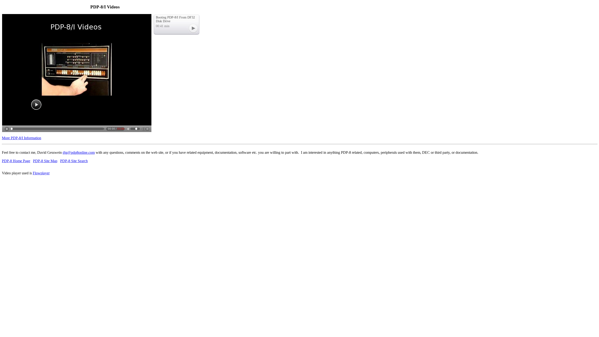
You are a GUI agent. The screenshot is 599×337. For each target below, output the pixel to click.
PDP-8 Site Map (45, 161)
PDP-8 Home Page (16, 161)
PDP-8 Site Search (74, 161)
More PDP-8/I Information (21, 138)
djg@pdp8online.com (79, 152)
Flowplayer (41, 173)
